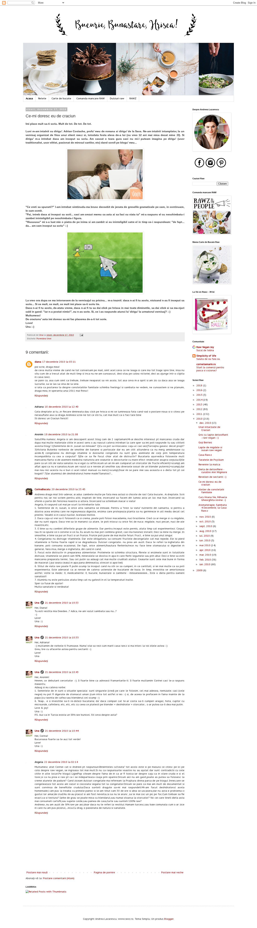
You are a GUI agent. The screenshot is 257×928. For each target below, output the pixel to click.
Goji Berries (205, 442)
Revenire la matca (209, 464)
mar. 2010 (205, 554)
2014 (199, 399)
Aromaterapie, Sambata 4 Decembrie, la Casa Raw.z (212, 507)
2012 (199, 409)
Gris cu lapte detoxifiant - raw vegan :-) (213, 436)
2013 (199, 404)
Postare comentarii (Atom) (58, 878)
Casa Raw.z (205, 454)
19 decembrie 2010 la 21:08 (61, 434)
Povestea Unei (43, 338)
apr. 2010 (205, 550)
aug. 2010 (205, 531)
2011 (199, 414)
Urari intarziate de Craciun (209, 428)
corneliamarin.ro (206, 364)
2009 (199, 570)
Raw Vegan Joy (205, 347)
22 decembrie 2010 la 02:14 (61, 762)
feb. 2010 (205, 559)
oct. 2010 (205, 521)
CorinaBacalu (42, 489)
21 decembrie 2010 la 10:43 (62, 672)
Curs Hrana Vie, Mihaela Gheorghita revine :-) (212, 499)
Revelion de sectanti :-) (212, 476)
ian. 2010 (205, 564)
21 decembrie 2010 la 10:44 (62, 730)
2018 (199, 385)
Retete (42, 98)
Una (37, 602)
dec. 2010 (205, 423)
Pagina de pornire (104, 872)
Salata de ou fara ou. (208, 358)
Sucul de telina (205, 350)
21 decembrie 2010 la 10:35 (62, 637)
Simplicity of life (206, 355)
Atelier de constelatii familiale (211, 491)
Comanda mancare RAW (90, 98)
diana (38, 361)
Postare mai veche (172, 872)
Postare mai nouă (37, 872)
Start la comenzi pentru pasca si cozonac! (210, 369)
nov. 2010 (205, 516)
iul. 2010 (205, 535)
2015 (199, 394)
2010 (199, 418)
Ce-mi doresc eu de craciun (209, 483)
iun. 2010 (205, 540)
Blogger (168, 918)
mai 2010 (205, 545)
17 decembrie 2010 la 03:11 (59, 361)
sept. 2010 (206, 526)
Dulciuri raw (117, 98)
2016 (199, 390)
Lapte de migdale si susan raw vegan (210, 449)
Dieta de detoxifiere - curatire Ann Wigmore (212, 471)
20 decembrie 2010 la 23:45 (68, 489)
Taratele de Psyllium (211, 459)
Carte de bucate (61, 98)
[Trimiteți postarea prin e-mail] (81, 334)
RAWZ (132, 98)
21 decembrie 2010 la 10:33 (62, 602)
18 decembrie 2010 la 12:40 (61, 406)
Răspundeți (41, 395)
